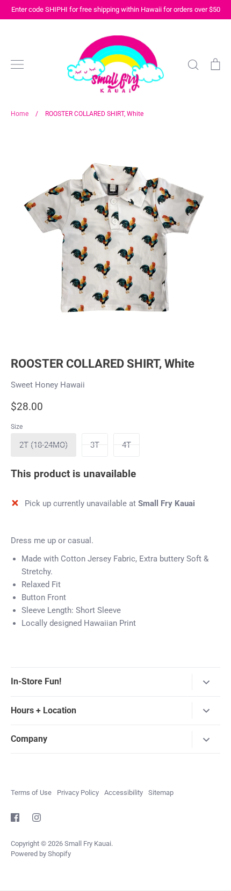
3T (94, 445)
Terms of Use (31, 792)
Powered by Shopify (41, 854)
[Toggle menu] (17, 64)
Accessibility (123, 792)
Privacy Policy (78, 792)
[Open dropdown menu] (206, 682)
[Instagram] (36, 817)
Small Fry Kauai (87, 843)
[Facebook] (15, 817)
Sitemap (161, 792)
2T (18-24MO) (43, 445)
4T (126, 445)
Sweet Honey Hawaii (48, 385)
